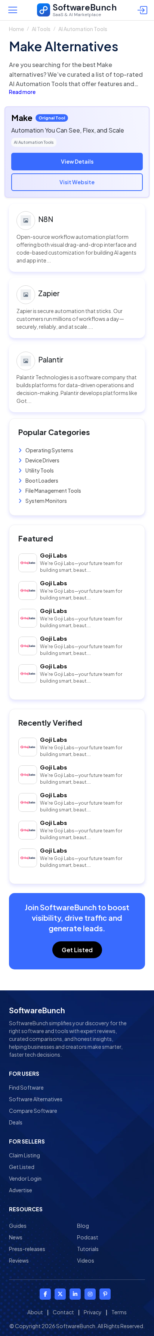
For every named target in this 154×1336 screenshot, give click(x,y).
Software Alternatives (35, 1099)
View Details (77, 161)
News (15, 1237)
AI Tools (41, 28)
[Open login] (143, 10)
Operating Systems (49, 450)
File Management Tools (53, 490)
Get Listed (77, 950)
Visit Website (77, 182)
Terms (119, 1312)
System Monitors (46, 500)
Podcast (87, 1237)
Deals (15, 1122)
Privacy (93, 1312)
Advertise (20, 1190)
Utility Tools (39, 470)
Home (16, 28)
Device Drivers (42, 460)
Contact (63, 1312)
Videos (85, 1260)
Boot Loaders (41, 480)
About (35, 1312)
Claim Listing (24, 1155)
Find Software (26, 1087)
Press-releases (27, 1248)
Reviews (19, 1260)
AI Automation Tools (82, 28)
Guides (18, 1225)
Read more (22, 91)
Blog (83, 1225)
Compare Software (33, 1110)
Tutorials (88, 1248)
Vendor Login (25, 1178)
